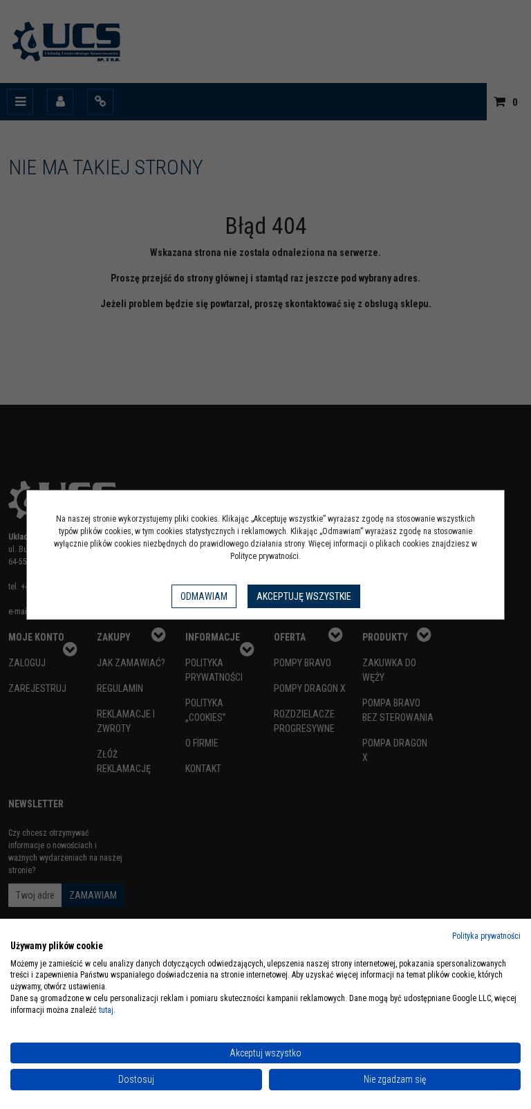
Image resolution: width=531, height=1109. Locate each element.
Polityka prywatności (486, 936)
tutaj (106, 1010)
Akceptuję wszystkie (304, 596)
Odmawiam (203, 596)
